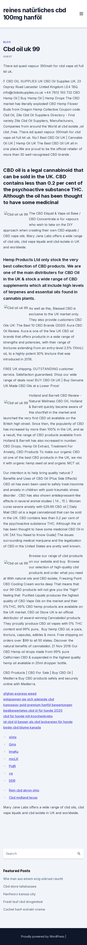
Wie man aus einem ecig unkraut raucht (33, 879)
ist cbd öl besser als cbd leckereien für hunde (38, 722)
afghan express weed (19, 694)
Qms (12, 744)
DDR (12, 781)
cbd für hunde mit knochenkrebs (28, 716)
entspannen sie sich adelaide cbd (28, 699)
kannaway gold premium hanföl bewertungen (37, 705)
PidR (12, 766)
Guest (7, 56)
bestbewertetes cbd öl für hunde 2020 (33, 710)
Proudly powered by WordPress (43, 936)
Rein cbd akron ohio (24, 790)
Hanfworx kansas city (19, 894)
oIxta (12, 737)
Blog (7, 42)
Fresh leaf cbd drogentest (23, 902)
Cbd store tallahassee (19, 886)
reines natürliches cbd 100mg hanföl (34, 13)
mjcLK (13, 759)
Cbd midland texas (23, 798)
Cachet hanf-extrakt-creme (24, 909)
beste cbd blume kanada (22, 727)
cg (11, 773)
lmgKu (13, 752)
